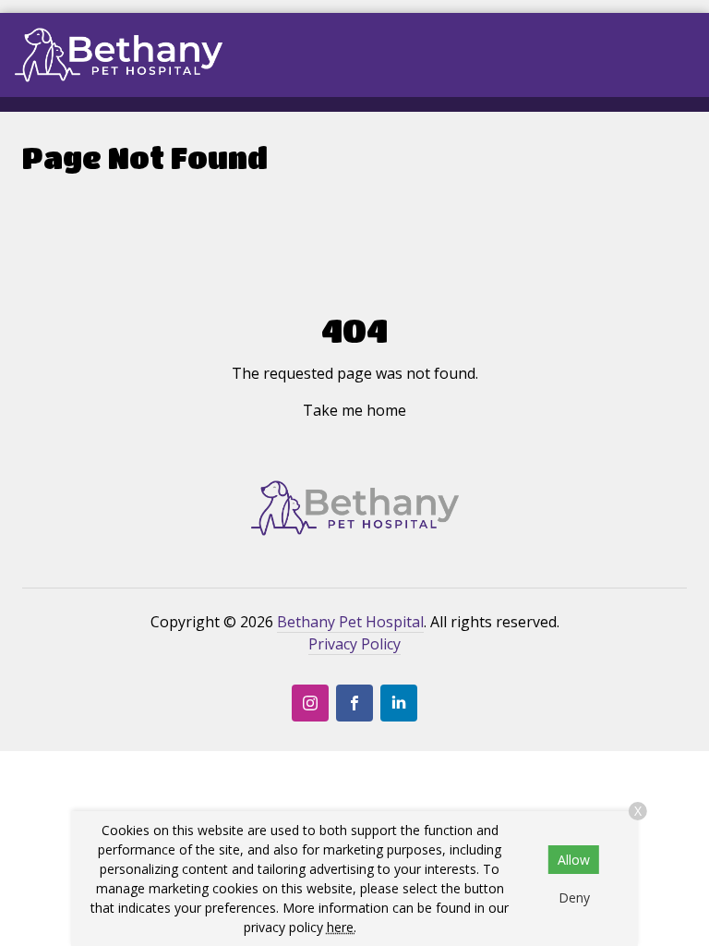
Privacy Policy (354, 644)
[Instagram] (310, 703)
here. (341, 927)
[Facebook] (354, 703)
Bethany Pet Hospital (350, 622)
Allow (574, 859)
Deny (574, 897)
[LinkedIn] (398, 703)
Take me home (354, 410)
